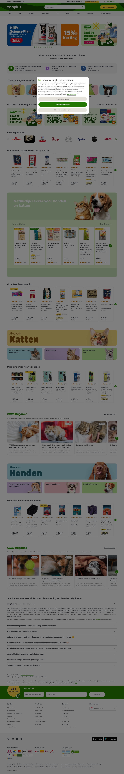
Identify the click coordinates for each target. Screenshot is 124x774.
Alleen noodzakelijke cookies (62, 110)
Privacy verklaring (71, 94)
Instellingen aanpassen (62, 99)
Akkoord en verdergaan (63, 104)
